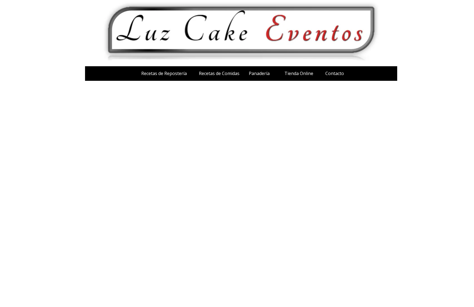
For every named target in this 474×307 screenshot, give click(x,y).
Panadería (259, 73)
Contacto (334, 73)
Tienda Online (298, 73)
